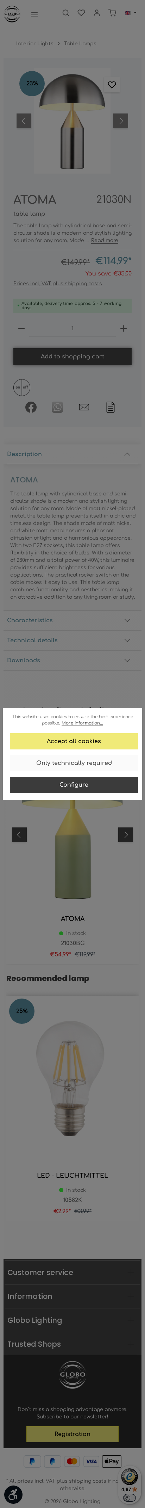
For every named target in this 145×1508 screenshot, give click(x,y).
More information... (82, 723)
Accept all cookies (74, 741)
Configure (73, 785)
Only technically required (74, 763)
